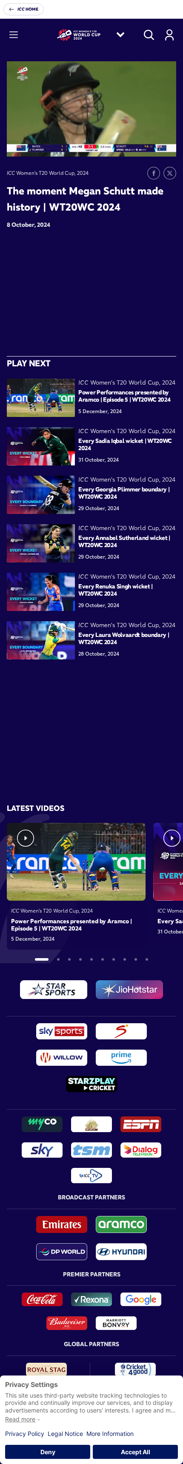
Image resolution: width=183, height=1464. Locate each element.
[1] (42, 959)
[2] (58, 959)
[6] (102, 959)
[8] (124, 959)
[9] (135, 959)
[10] (147, 959)
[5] (91, 959)
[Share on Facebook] (153, 173)
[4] (80, 959)
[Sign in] (169, 35)
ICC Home (27, 9)
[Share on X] (169, 173)
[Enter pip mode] (151, 144)
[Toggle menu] (13, 35)
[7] (113, 959)
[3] (69, 959)
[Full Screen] (165, 144)
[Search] (149, 35)
